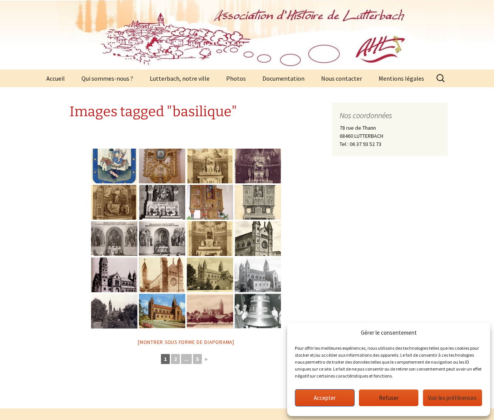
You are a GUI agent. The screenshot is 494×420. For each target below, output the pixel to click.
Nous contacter (341, 78)
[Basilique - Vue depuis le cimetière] (114, 311)
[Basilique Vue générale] (210, 311)
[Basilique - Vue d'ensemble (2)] (258, 238)
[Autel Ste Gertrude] (210, 238)
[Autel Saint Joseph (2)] (210, 202)
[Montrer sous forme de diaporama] (186, 342)
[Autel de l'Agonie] (114, 202)
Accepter (325, 397)
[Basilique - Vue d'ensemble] (258, 274)
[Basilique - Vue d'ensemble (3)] (114, 274)
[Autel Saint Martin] (114, 238)
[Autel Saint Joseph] (258, 202)
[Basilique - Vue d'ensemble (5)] (210, 274)
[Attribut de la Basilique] (162, 166)
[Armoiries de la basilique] (114, 166)
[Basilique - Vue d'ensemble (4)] (162, 274)
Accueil (55, 78)
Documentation (283, 78)
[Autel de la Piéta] (210, 166)
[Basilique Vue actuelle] (162, 311)
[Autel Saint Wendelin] (162, 238)
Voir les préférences (452, 397)
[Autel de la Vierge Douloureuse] (258, 166)
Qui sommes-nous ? (107, 78)
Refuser (389, 397)
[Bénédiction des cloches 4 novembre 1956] (258, 311)
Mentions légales (401, 78)
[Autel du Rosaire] (162, 202)
